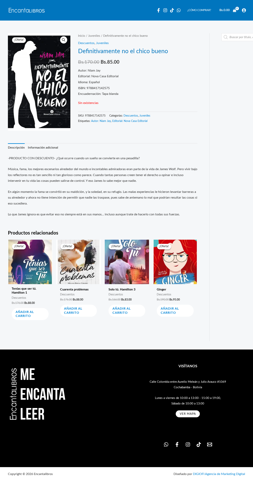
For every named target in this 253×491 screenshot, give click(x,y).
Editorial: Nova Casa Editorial (129, 121)
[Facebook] (158, 10)
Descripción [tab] (16, 147)
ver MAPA (188, 413)
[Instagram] (165, 10)
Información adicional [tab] (43, 147)
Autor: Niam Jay (101, 121)
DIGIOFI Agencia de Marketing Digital (219, 474)
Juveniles (94, 35)
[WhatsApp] (179, 10)
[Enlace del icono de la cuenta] (244, 10)
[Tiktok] (172, 10)
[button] (63, 39)
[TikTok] (198, 444)
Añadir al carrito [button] (25, 314)
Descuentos (86, 43)
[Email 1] (209, 444)
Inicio (81, 35)
